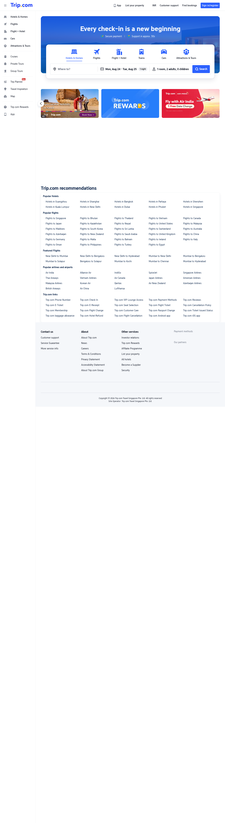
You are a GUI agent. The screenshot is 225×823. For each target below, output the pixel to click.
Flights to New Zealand (92, 234)
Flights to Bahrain (123, 239)
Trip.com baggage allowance (60, 315)
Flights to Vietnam (158, 218)
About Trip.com (89, 337)
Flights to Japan (54, 223)
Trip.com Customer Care (126, 310)
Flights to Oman (54, 244)
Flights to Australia (192, 229)
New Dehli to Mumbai (57, 256)
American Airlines (191, 278)
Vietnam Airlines (88, 278)
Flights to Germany (55, 239)
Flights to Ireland (157, 239)
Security (126, 370)
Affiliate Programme (132, 348)
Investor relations (130, 337)
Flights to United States (161, 223)
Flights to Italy (190, 239)
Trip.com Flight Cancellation (128, 315)
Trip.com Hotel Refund (91, 315)
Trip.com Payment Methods (163, 300)
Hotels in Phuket (157, 207)
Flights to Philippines (90, 244)
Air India (50, 272)
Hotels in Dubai (122, 207)
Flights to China (191, 234)
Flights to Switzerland (160, 229)
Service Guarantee (50, 343)
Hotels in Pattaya (157, 201)
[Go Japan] (191, 103)
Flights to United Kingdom (162, 234)
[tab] (74, 54)
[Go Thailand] (130, 103)
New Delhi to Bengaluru (92, 256)
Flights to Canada (192, 218)
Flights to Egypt (157, 244)
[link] (117, 5)
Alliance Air (85, 272)
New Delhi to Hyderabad (127, 256)
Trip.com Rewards (131, 343)
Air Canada (119, 278)
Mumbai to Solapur (55, 261)
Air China (84, 288)
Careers (85, 348)
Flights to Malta (88, 239)
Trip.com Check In (89, 300)
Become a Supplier (131, 365)
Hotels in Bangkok (123, 201)
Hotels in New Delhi (90, 207)
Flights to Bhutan (89, 218)
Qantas (117, 283)
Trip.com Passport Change (162, 310)
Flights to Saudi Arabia (125, 234)
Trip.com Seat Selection (126, 305)
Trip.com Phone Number (58, 300)
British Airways (53, 288)
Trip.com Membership (57, 310)
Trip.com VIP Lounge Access (128, 300)
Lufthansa (119, 288)
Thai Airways (52, 278)
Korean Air (85, 283)
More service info (49, 348)
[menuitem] (17, 17)
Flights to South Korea (91, 229)
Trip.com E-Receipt (89, 305)
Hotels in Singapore (193, 207)
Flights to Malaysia (192, 223)
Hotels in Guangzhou (56, 201)
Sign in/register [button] (210, 5)
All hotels (126, 359)
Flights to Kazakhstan (91, 223)
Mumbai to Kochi (123, 261)
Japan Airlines (155, 278)
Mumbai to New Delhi (160, 256)
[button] (5, 5)
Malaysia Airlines (54, 283)
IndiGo (117, 272)
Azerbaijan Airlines (192, 283)
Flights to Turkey (122, 244)
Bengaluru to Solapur (90, 261)
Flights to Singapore (56, 218)
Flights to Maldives (55, 229)
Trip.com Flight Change (91, 310)
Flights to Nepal (122, 223)
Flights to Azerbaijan (56, 234)
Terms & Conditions (91, 354)
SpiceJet (153, 272)
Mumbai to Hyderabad (194, 261)
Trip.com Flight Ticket (159, 305)
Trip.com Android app (159, 315)
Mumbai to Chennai (159, 261)
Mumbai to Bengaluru (194, 256)
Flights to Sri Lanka (124, 229)
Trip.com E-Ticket (54, 305)
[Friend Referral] (70, 103)
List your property (131, 354)
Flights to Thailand (123, 218)
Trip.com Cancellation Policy (197, 305)
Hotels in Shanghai (89, 201)
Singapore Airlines (192, 272)
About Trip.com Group (92, 370)
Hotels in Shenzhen (193, 201)
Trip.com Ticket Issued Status (198, 310)
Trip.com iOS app (191, 315)
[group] (111, 36)
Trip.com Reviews (192, 300)
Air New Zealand (157, 283)
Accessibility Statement (93, 365)
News (84, 343)
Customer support (50, 337)
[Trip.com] (21, 5)
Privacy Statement (90, 359)
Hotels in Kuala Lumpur (57, 207)
